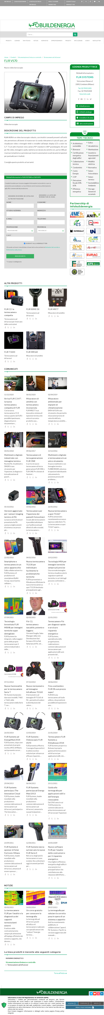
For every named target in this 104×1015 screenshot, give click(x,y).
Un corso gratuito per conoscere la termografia (34, 913)
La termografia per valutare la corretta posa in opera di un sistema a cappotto (57, 915)
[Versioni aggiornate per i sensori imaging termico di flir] (13, 495)
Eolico (90, 143)
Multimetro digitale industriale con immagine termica (13, 458)
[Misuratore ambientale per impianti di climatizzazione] (57, 383)
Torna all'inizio (59, 973)
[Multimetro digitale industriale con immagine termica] (13, 440)
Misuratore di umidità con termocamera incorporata (32, 403)
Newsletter (97, 40)
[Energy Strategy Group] (77, 223)
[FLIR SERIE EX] (35, 298)
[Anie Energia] (93, 239)
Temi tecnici (26, 40)
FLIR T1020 (9, 352)
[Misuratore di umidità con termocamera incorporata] (35, 383)
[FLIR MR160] (35, 340)
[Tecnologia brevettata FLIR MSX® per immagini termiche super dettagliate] (13, 606)
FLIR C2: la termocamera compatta (10, 312)
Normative (44, 40)
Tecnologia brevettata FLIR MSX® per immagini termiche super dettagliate (13, 627)
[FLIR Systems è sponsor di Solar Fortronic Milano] (13, 831)
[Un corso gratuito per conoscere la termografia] (35, 898)
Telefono (41, 219)
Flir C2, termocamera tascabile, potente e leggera (35, 626)
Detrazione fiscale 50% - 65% (77, 183)
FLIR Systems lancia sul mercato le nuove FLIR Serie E (35, 850)
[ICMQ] (93, 223)
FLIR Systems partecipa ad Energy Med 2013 (35, 790)
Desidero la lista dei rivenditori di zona (47, 196)
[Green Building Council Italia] (77, 272)
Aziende (17, 40)
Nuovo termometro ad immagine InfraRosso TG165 (35, 689)
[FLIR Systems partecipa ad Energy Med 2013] (35, 772)
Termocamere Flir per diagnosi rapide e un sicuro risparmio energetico (57, 627)
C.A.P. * (9, 235)
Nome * (9, 202)
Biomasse (76, 149)
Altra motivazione (16, 199)
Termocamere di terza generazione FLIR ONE (34, 458)
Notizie (36, 40)
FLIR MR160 (32, 352)
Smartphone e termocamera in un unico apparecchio (12, 564)
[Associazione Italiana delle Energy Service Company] (93, 247)
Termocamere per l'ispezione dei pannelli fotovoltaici (35, 514)
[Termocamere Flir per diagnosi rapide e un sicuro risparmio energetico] (57, 606)
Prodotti (8, 40)
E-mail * (9, 219)
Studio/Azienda (13, 210)
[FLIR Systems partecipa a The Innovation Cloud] (13, 772)
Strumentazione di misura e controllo (29, 57)
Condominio (77, 167)
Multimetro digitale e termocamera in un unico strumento (57, 458)
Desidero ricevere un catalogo (21, 196)
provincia (41, 227)
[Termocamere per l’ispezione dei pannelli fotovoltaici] (35, 495)
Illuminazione (93, 149)
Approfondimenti (56, 40)
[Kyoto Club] (77, 239)
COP (74, 177)
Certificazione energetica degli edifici (78, 155)
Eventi (87, 40)
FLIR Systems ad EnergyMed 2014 (12, 738)
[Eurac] (93, 255)
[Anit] (93, 214)
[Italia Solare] (77, 255)
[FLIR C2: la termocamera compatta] (13, 298)
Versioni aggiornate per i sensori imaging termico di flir (13, 514)
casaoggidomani (20, 1)
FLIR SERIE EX (32, 309)
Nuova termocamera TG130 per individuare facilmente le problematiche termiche (35, 569)
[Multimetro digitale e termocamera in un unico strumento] (57, 440)
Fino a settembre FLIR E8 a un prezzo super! (57, 689)
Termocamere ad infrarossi (52, 57)
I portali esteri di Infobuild (35, 3)
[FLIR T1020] (13, 340)
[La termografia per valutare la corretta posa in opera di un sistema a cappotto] (57, 898)
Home (6, 57)
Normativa (92, 167)
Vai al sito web (84, 94)
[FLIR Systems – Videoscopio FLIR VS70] (35, 721)
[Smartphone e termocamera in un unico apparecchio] (13, 546)
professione (12, 227)
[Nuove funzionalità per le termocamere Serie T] (13, 671)
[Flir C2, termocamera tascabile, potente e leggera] (35, 606)
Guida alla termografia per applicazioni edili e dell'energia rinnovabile (56, 793)
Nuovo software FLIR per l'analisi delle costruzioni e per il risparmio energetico (56, 853)
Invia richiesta (20, 256)
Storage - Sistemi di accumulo (92, 191)
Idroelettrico (93, 146)
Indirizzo (41, 210)
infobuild (7, 1)
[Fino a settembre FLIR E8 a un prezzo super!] (57, 671)
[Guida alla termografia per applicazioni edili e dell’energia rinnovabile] (57, 772)
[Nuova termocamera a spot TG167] (57, 495)
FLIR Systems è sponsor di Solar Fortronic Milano (12, 850)
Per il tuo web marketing (53, 3)
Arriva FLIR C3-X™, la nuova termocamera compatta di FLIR (12, 403)
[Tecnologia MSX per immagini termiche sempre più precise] (57, 546)
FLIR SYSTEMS (84, 77)
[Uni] (93, 231)
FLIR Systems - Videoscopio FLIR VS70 (34, 739)
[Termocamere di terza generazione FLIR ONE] (35, 440)
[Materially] (77, 231)
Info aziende (78, 40)
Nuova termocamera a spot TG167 (57, 512)
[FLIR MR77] (57, 298)
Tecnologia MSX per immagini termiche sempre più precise (57, 564)
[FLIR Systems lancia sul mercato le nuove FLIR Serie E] (35, 831)
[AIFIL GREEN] (93, 263)
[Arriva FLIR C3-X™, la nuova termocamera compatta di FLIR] (13, 383)
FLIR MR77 (53, 309)
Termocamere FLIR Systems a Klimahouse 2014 (56, 739)
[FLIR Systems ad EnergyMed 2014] (13, 721)
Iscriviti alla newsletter (70, 3)
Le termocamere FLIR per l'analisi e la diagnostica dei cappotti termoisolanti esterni (13, 918)
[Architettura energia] (77, 247)
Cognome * (42, 202)
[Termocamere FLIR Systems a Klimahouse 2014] (57, 721)
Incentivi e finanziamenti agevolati (93, 155)
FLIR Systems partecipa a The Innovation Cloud (12, 790)
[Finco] (77, 263)
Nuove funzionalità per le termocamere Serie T (13, 689)
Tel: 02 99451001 (85, 88)
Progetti (68, 40)
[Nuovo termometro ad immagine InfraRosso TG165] (35, 671)
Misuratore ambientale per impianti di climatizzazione (55, 403)
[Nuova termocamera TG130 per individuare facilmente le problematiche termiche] (35, 546)
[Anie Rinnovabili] (77, 214)
